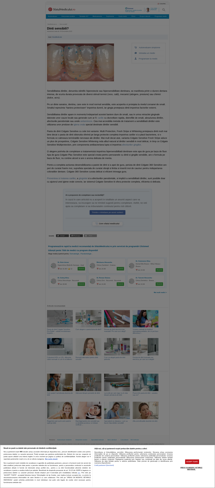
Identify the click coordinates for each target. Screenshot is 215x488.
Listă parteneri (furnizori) (104, 465)
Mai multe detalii (51, 459)
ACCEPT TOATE (192, 462)
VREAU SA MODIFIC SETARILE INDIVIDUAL (191, 468)
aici (79, 473)
